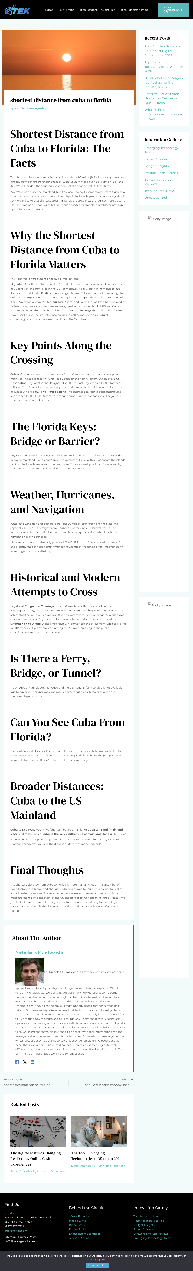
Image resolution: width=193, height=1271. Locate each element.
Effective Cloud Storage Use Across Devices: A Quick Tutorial (162, 98)
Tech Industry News (160, 191)
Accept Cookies (97, 1265)
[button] (173, 10)
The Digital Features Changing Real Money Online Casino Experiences (35, 1158)
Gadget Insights (157, 166)
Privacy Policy (27, 1237)
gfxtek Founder (79, 1216)
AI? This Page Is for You (21, 1241)
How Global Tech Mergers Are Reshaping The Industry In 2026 (164, 82)
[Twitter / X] (25, 1062)
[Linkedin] (32, 1062)
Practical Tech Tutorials (162, 173)
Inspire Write (77, 1220)
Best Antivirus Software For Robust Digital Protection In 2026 (162, 51)
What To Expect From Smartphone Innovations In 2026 (163, 114)
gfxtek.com (12, 1213)
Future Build (77, 1229)
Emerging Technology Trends (152, 1238)
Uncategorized (156, 197)
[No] (188, 1261)
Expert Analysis (20, 1171)
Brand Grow (77, 1225)
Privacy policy (98, 1259)
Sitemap (10, 1237)
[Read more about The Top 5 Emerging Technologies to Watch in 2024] (99, 1131)
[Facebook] (17, 1062)
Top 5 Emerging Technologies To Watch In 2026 (164, 66)
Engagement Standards (84, 1233)
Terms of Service (80, 1238)
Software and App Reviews (150, 1233)
